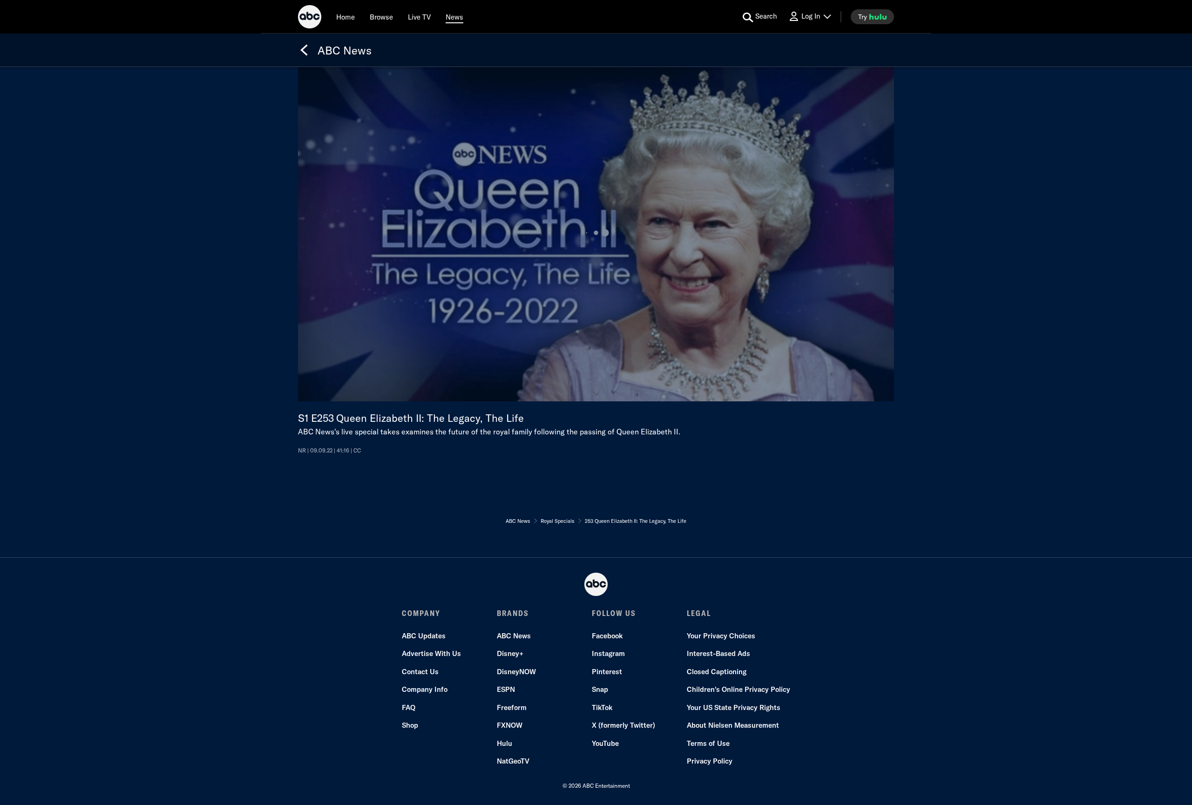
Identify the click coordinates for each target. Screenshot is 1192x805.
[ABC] (309, 18)
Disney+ (510, 653)
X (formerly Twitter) (623, 725)
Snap (600, 689)
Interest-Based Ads (718, 653)
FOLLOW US (614, 613)
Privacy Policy (709, 761)
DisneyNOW (516, 671)
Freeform (512, 707)
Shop (410, 725)
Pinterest (607, 671)
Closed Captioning (716, 671)
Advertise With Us (431, 653)
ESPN (506, 689)
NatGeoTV (513, 761)
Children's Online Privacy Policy (738, 689)
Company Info (424, 689)
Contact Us (420, 671)
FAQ (408, 707)
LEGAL (699, 613)
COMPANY (421, 613)
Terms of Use (708, 743)
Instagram (608, 653)
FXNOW (509, 725)
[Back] (304, 50)
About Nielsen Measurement (733, 725)
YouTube (605, 743)
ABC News (514, 635)
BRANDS (513, 613)
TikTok (602, 707)
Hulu (504, 743)
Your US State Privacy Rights (733, 707)
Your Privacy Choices (721, 635)
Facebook (607, 635)
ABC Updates (424, 635)
